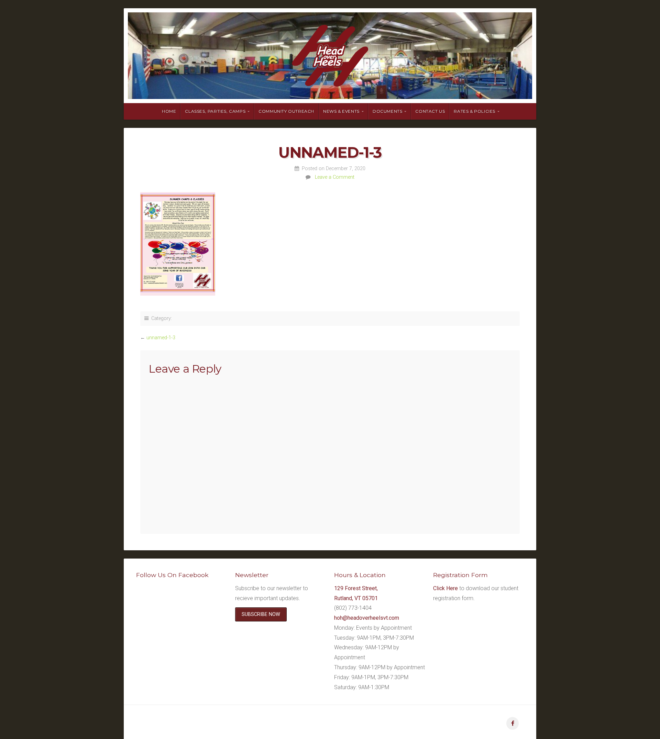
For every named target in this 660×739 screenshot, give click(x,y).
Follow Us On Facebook (172, 574)
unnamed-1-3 (160, 338)
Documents (387, 111)
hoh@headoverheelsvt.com (366, 618)
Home (169, 111)
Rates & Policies (474, 111)
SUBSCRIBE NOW (261, 614)
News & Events (341, 111)
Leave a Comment (334, 177)
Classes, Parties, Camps (215, 111)
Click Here (445, 588)
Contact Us (430, 111)
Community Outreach (286, 111)
